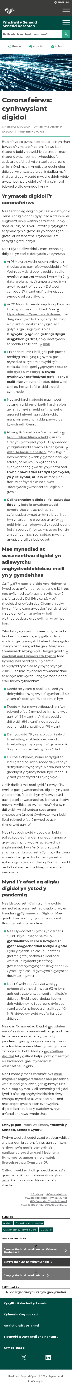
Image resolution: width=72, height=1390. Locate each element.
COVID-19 (46, 1229)
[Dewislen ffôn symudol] (63, 10)
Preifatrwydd (36, 1381)
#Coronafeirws (56, 1194)
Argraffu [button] (36, 46)
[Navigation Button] (63, 22)
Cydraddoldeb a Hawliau (29, 1223)
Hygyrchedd (55, 1376)
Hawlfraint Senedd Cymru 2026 (26, 1376)
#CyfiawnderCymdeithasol (48, 1201)
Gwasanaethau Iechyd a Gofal (19, 1229)
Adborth (58, 46)
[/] (27, 24)
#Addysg (37, 1194)
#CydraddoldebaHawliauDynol (46, 1198)
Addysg (7, 1223)
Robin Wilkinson (35, 1125)
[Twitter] (24, 1357)
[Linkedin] (48, 1357)
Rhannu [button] (14, 46)
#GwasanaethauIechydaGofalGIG (44, 1204)
